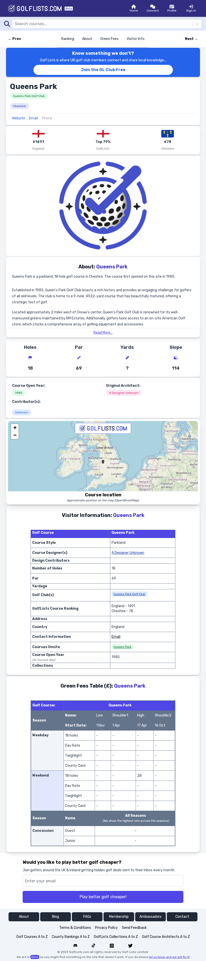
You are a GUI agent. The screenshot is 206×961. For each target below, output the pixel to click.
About (87, 39)
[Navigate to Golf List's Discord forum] (75, 945)
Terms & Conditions (75, 928)
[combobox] (15, 24)
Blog (55, 917)
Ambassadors (150, 917)
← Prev (14, 39)
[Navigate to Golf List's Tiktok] (93, 945)
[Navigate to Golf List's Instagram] (112, 945)
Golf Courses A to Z (32, 937)
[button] (103, 461)
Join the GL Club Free (103, 69)
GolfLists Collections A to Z (116, 937)
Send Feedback (134, 928)
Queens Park (122, 647)
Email (33, 118)
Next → (191, 39)
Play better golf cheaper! (103, 896)
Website (18, 118)
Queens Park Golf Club (29, 96)
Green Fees (109, 39)
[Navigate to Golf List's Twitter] (130, 945)
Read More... (103, 332)
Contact (182, 917)
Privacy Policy (106, 928)
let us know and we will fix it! (169, 957)
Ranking (67, 39)
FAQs (87, 917)
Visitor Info (135, 39)
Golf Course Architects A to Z (166, 937)
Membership (119, 917)
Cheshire (19, 106)
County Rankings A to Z (71, 937)
